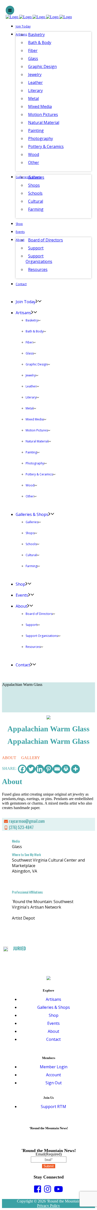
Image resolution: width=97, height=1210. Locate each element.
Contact (53, 1039)
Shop (53, 1015)
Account (53, 1075)
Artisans (53, 999)
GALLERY (30, 758)
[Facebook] (22, 769)
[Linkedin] (39, 769)
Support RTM (53, 1106)
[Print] (65, 769)
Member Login (53, 1067)
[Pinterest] (48, 769)
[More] (75, 769)
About (53, 1031)
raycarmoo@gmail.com (27, 821)
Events (53, 1023)
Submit (49, 1166)
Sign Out (54, 1083)
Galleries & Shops (53, 1007)
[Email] (57, 769)
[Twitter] (31, 769)
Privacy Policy (48, 1206)
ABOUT (9, 758)
